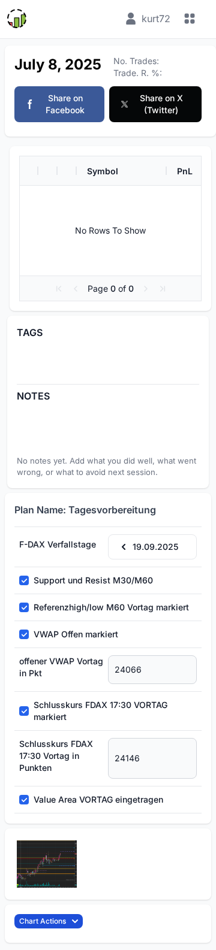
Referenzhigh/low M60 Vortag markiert (111, 607)
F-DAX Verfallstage (57, 544)
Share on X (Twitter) (161, 104)
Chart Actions (42, 920)
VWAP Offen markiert (76, 634)
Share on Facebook (65, 104)
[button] (59, 289)
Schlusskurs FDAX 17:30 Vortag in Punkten (56, 756)
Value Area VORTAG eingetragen (98, 799)
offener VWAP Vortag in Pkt (61, 667)
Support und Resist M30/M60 (93, 580)
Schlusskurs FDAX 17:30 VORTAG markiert (100, 711)
